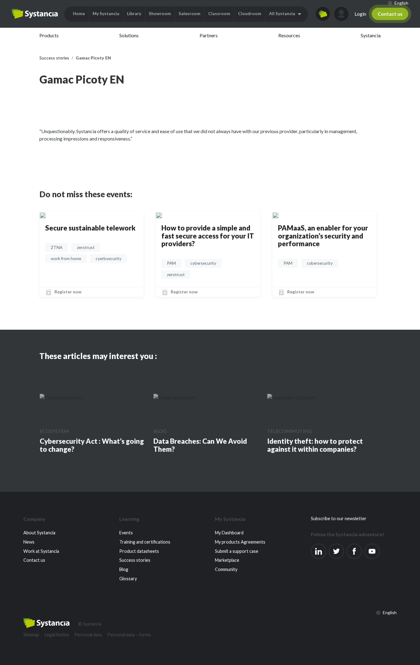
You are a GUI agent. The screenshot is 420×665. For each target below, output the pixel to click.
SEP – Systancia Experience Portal (35, 14)
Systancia (371, 35)
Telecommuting (289, 431)
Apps (323, 14)
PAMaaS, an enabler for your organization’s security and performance (323, 236)
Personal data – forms (129, 634)
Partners (209, 35)
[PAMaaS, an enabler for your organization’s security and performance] (275, 214)
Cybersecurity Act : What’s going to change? (92, 445)
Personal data (88, 634)
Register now (67, 291)
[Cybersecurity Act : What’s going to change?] (61, 397)
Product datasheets (139, 551)
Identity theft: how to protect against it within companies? (315, 445)
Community (226, 569)
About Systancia (39, 532)
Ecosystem (54, 431)
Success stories (134, 560)
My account (341, 14)
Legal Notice (57, 634)
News (28, 542)
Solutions (129, 35)
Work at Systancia (41, 551)
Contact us (390, 14)
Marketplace (227, 560)
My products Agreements (240, 542)
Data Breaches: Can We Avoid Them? (200, 445)
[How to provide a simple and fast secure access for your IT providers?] (159, 214)
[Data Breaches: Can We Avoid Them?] (174, 397)
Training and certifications (144, 542)
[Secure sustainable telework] (43, 214)
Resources (289, 35)
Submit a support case (236, 551)
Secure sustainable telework (90, 228)
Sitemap (31, 634)
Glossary (128, 578)
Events (126, 532)
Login (360, 14)
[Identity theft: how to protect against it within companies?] (291, 397)
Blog (160, 431)
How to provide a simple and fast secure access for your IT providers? (207, 236)
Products (49, 35)
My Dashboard (229, 532)
